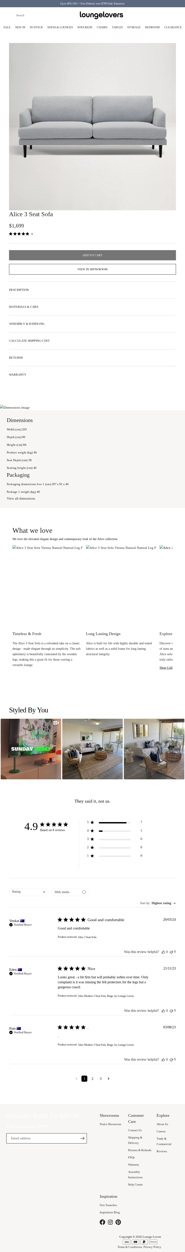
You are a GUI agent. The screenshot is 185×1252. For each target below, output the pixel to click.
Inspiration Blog (110, 1212)
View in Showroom (92, 269)
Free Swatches (108, 1205)
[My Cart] (173, 15)
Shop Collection (170, 667)
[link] (22, 234)
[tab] (92, 290)
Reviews (162, 1151)
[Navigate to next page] (108, 1079)
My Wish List (162, 15)
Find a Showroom (110, 1124)
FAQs (131, 1157)
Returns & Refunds (139, 1150)
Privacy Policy (152, 1247)
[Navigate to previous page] (76, 1079)
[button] (31, 749)
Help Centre (135, 1184)
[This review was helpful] (163, 952)
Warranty (133, 1164)
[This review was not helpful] (171, 952)
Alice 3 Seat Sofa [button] (87, 937)
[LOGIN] (151, 15)
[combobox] (43, 15)
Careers (161, 1131)
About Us (162, 1124)
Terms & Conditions (130, 1247)
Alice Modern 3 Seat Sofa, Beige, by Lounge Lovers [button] (106, 996)
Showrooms (140, 15)
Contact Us (135, 1130)
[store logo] (101, 15)
